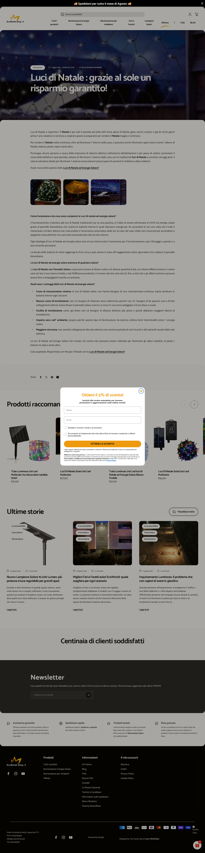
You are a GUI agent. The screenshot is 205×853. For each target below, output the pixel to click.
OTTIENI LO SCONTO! (102, 444)
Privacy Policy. (111, 460)
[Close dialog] (141, 391)
